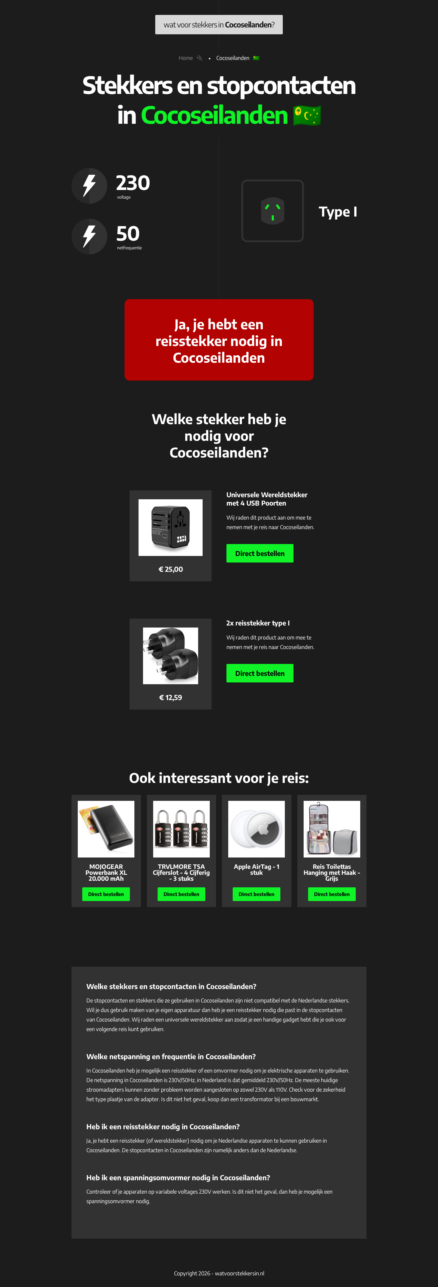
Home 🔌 (191, 57)
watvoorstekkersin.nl (239, 1273)
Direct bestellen (260, 553)
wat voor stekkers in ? (219, 24)
